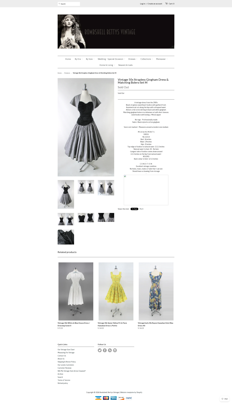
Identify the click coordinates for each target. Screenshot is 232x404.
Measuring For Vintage (66, 353)
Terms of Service (64, 380)
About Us (61, 359)
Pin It (141, 209)
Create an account (155, 4)
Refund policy (63, 383)
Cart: (171, 4)
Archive (60, 374)
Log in (142, 4)
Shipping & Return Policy (67, 362)
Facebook (105, 350)
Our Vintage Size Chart (66, 350)
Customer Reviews (64, 368)
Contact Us (62, 356)
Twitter (100, 350)
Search (60, 377)
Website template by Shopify (131, 392)
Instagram (115, 350)
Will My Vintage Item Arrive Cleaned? (72, 371)
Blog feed (110, 350)
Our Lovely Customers (66, 365)
